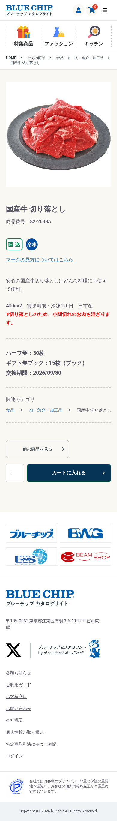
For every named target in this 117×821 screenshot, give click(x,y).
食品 (60, 58)
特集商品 (23, 43)
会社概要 (14, 720)
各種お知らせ (18, 672)
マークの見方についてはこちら (39, 259)
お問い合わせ (18, 708)
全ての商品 (36, 58)
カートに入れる (69, 472)
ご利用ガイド (18, 684)
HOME (11, 58)
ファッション (58, 43)
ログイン (14, 756)
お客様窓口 (16, 696)
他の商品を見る (37, 449)
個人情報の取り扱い (25, 732)
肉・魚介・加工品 (89, 58)
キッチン (94, 43)
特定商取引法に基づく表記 (31, 744)
